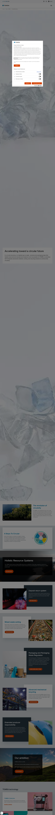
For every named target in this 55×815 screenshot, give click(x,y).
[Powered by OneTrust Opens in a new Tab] (38, 86)
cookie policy (16, 58)
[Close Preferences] (2, 813)
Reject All (27, 83)
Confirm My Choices (36, 83)
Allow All (16, 65)
